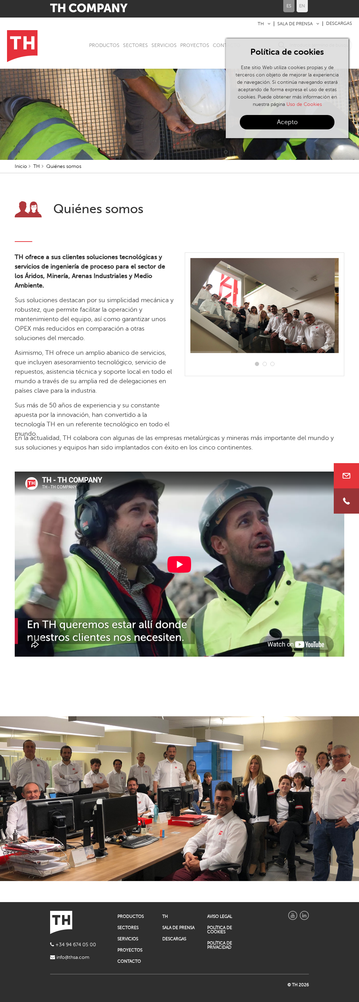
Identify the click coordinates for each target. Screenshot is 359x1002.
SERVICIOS (164, 45)
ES (288, 6)
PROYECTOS (194, 45)
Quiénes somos (63, 166)
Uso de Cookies (304, 104)
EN (302, 6)
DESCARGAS (339, 23)
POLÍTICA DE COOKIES (219, 930)
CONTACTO (129, 961)
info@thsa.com (72, 957)
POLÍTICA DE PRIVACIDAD (219, 945)
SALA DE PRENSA (295, 23)
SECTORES (135, 45)
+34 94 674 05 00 (75, 944)
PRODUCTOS (104, 45)
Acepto (287, 122)
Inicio (21, 166)
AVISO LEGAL (219, 916)
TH (261, 23)
